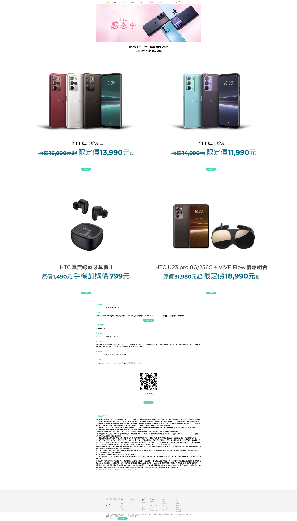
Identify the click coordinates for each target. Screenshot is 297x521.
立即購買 (86, 169)
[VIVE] (189, 2)
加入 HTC (178, 507)
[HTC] (107, 2)
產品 (115, 2)
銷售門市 (142, 2)
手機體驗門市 (148, 320)
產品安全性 (178, 511)
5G (121, 501)
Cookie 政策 (127, 516)
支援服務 (151, 2)
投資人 (177, 505)
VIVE (122, 509)
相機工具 (164, 505)
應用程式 (164, 501)
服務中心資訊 (153, 505)
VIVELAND (161, 2)
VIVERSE (123, 2)
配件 (122, 507)
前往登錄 (148, 402)
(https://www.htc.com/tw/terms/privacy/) (116, 467)
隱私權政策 (178, 509)
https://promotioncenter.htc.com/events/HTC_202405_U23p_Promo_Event (119, 363)
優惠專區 (133, 2)
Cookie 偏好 (111, 518)
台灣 (109, 505)
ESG (177, 501)
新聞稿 (177, 503)
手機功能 (164, 503)
